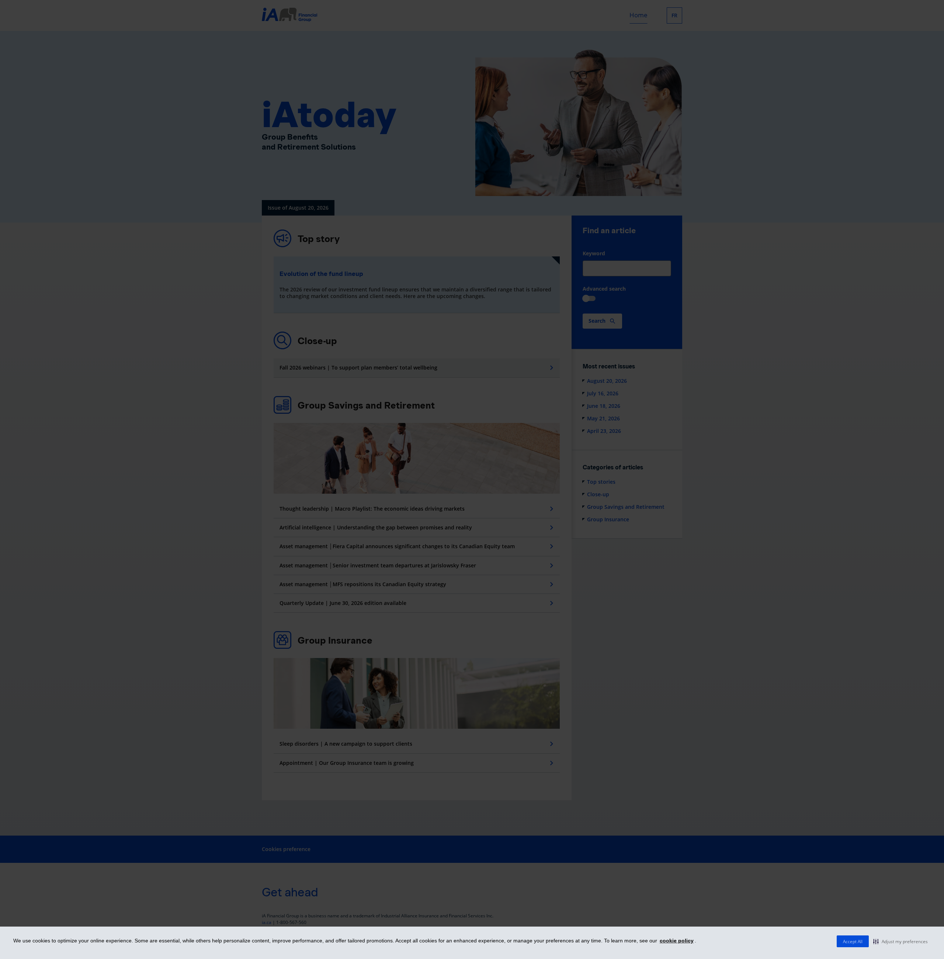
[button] (900, 941)
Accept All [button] (853, 941)
